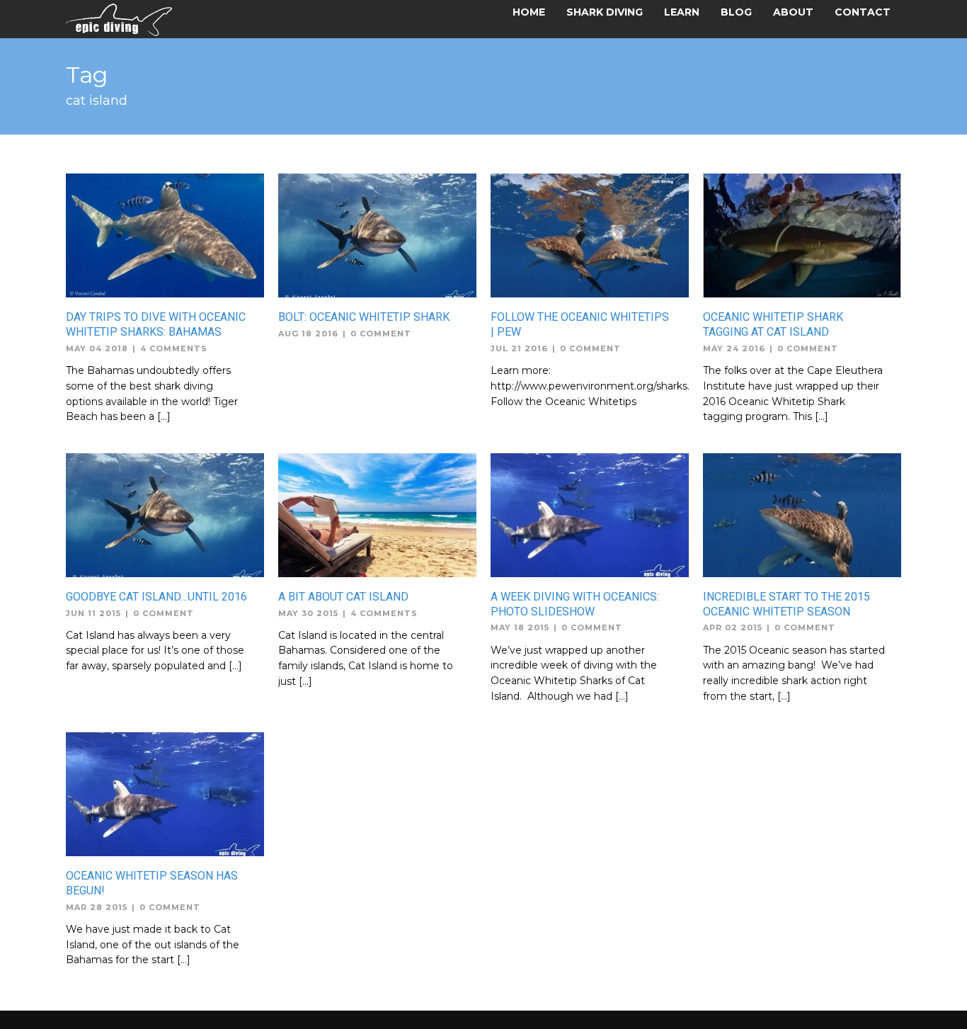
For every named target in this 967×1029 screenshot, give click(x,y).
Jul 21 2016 (519, 348)
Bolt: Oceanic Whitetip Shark (364, 317)
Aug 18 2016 (308, 334)
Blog (736, 12)
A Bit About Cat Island (343, 596)
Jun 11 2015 (93, 613)
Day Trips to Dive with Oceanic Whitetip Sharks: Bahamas (156, 324)
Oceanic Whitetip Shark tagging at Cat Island (773, 324)
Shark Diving (604, 12)
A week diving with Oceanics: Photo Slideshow (575, 604)
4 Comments (173, 348)
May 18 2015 (520, 627)
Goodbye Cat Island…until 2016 (156, 596)
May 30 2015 (308, 613)
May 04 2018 (97, 348)
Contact (863, 12)
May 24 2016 (734, 348)
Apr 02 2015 (732, 627)
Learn (681, 12)
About (793, 12)
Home (529, 12)
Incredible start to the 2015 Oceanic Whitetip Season (786, 604)
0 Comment (380, 334)
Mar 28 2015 (96, 907)
